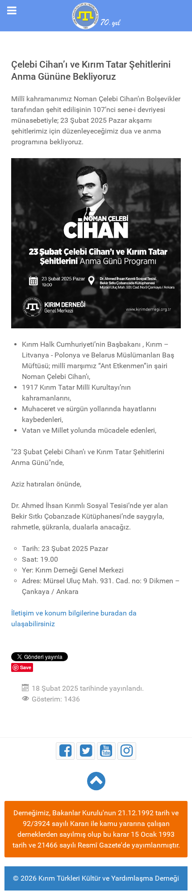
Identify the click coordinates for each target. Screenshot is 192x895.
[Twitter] (85, 751)
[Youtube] (106, 751)
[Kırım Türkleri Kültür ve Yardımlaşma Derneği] (96, 15)
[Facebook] (65, 751)
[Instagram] (126, 751)
